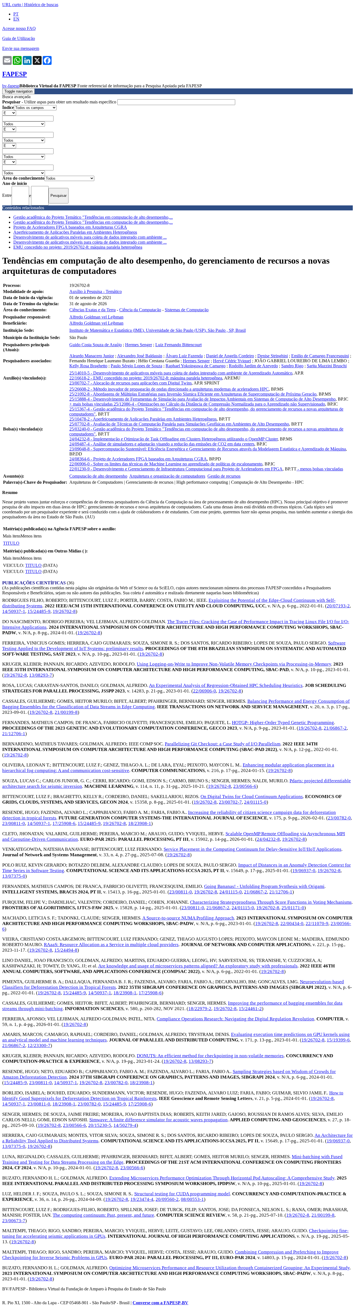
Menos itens (31, 536)
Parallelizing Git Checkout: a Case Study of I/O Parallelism (222, 744)
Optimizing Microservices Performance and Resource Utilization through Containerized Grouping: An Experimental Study (229, 1267)
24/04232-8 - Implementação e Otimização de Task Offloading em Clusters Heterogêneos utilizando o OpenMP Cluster (173, 439)
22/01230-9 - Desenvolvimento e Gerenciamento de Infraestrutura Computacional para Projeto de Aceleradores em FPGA (176, 469)
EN (16, 19)
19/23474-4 (141, 1199)
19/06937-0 (303, 870)
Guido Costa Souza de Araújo (95, 344)
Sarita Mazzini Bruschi (327, 365)
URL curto (11, 4)
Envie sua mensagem (20, 48)
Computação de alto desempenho (98, 476)
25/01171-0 (293, 907)
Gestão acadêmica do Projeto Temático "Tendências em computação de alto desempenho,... (93, 217)
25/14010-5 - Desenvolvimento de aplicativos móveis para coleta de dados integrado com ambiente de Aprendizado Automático (180, 373)
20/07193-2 (338, 605)
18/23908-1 (139, 823)
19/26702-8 (64, 611)
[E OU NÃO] (9, 112)
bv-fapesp (10, 85)
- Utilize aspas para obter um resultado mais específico (59, 102)
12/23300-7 (38, 1045)
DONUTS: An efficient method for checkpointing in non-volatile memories (210, 1055)
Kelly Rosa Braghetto (88, 365)
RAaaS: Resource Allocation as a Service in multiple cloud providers (111, 944)
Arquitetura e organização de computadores (167, 476)
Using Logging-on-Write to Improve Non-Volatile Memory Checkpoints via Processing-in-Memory (234, 664)
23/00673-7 (13, 1220)
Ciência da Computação (140, 309)
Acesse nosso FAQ (19, 28)
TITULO (11, 543)
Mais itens (12, 536)
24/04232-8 (268, 839)
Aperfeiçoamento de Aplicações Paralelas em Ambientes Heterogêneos (75, 232)
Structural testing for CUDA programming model (182, 1193)
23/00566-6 (244, 786)
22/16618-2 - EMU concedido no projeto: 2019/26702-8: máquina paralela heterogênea (145, 378)
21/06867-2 (335, 728)
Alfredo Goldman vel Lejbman (96, 317)
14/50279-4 (124, 1125)
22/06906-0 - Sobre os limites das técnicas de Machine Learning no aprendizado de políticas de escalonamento (165, 464)
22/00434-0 (291, 923)
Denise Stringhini (272, 355)
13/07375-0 (13, 876)
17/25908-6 (63, 823)
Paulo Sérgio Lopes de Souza (136, 365)
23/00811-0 (13, 823)
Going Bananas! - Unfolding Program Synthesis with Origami (264, 886)
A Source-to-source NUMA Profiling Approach (188, 918)
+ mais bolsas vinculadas (91, 404)
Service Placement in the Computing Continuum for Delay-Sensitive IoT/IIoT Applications (252, 849)
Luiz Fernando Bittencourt (178, 344)
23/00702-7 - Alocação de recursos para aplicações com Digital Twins (130, 383)
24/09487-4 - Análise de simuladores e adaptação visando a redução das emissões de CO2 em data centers (161, 444)
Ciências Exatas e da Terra (92, 309)
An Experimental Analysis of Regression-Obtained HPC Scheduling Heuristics (226, 685)
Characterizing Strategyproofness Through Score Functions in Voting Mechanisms (271, 902)
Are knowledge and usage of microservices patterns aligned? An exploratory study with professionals (198, 966)
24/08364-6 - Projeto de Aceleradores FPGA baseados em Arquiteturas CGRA (138, 459)
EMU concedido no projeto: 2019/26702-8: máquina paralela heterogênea (77, 247)
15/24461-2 (250, 1008)
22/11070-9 (317, 923)
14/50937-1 (13, 611)
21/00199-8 (66, 712)
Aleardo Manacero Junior (91, 355)
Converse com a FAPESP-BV (160, 1302)
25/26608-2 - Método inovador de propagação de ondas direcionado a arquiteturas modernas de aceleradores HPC (169, 389)
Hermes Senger (138, 344)
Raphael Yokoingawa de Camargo (195, 365)
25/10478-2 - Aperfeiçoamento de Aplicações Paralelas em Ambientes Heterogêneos (143, 419)
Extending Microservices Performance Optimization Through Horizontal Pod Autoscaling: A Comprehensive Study (221, 1178)
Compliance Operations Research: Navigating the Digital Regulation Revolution (235, 1018)
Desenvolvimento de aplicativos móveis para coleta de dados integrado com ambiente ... (90, 237)
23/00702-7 (230, 802)
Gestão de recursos (223, 476)
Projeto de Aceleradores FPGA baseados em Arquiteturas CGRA (70, 227)
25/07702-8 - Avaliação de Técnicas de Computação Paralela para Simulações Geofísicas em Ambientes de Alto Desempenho (179, 424)
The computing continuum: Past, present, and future (103, 1215)
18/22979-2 (199, 1008)
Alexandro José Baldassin (139, 355)
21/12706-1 (13, 733)
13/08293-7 (40, 675)
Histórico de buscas (41, 4)
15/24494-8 (65, 950)
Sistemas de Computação (187, 309)
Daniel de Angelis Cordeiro (230, 355)
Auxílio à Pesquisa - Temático (95, 291)
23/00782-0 (339, 818)
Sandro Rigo (292, 365)
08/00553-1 (192, 1199)
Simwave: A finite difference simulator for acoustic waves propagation (158, 1119)
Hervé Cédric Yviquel (232, 360)
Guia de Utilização (18, 38)
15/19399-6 (338, 1040)
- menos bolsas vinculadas (319, 469)
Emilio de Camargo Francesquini (320, 355)
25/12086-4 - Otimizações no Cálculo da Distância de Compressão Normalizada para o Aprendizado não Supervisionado (219, 404)
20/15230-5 (99, 1125)
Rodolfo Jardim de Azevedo (253, 365)
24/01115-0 (255, 802)
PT (16, 14)
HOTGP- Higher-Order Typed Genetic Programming (283, 722)
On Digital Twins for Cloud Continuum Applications (252, 796)
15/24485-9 (38, 611)
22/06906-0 (204, 691)
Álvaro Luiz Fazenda (184, 355)
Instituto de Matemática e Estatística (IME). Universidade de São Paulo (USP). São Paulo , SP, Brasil (157, 330)
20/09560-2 (167, 1199)
